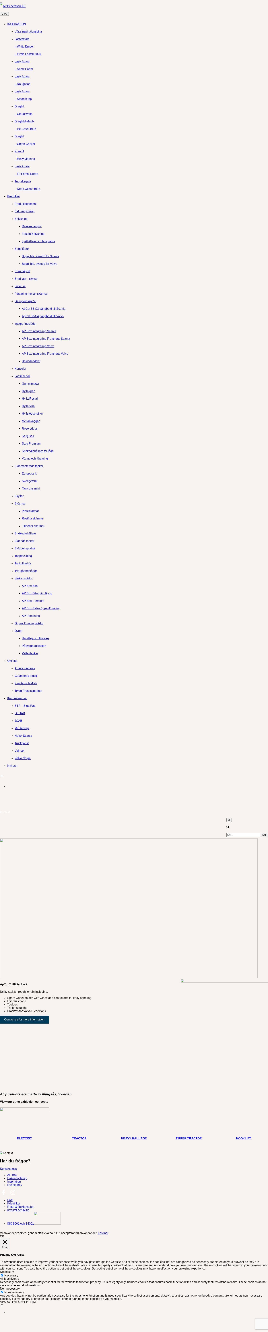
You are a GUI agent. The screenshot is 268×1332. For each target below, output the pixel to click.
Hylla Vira (28, 406)
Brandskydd (22, 271)
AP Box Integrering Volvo (38, 346)
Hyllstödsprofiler (32, 413)
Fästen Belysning (33, 233)
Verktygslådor (23, 578)
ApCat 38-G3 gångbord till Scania (43, 308)
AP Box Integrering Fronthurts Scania (46, 338)
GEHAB (20, 713)
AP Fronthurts (31, 615)
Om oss (12, 660)
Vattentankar (30, 653)
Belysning (21, 218)
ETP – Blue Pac (25, 705)
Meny (4, 13)
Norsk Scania (23, 735)
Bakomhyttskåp (24, 211)
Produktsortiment (25, 203)
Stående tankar (24, 540)
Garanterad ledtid (26, 675)
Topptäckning (23, 555)
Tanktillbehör (23, 563)
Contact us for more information (24, 1019)
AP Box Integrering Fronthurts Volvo (45, 353)
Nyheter (12, 765)
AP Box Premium (33, 600)
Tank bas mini (31, 488)
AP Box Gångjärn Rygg (37, 593)
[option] (137, 786)
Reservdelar (30, 428)
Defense (20, 286)
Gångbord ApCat (25, 301)
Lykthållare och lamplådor (38, 241)
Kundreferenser (17, 698)
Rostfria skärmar (32, 518)
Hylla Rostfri (30, 398)
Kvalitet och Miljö (26, 683)
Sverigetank (29, 481)
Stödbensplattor (25, 548)
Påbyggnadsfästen (34, 645)
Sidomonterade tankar (29, 466)
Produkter (13, 196)
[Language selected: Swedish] (134, 781)
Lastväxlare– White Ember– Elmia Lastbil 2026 (28, 46)
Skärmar (20, 503)
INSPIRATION (16, 24)
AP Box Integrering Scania (39, 331)
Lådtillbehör (22, 376)
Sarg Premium (31, 443)
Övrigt (18, 630)
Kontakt (5, 812)
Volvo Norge (23, 758)
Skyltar (19, 496)
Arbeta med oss (25, 668)
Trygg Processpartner (28, 690)
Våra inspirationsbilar (28, 31)
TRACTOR (79, 1138)
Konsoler (20, 368)
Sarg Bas (28, 436)
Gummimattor (30, 383)
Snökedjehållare (25, 533)
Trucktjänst (22, 743)
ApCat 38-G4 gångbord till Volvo (43, 316)
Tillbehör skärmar (33, 526)
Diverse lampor (32, 226)
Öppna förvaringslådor (29, 623)
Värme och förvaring (35, 458)
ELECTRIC (24, 1138)
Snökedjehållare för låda (38, 451)
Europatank (29, 473)
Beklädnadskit (31, 361)
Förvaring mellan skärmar (31, 293)
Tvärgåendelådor (26, 570)
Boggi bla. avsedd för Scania (40, 256)
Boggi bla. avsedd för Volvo (39, 263)
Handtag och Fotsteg (35, 638)
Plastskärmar (30, 511)
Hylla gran (28, 391)
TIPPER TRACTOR (189, 1138)
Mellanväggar (31, 421)
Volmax (19, 750)
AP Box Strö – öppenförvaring (41, 608)
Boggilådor (22, 248)
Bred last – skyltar (26, 278)
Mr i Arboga (22, 728)
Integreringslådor (25, 323)
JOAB (18, 720)
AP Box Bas (30, 585)
